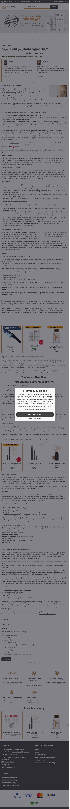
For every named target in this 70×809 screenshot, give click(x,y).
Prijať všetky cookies (35, 414)
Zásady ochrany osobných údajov (35, 410)
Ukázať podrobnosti (35, 419)
